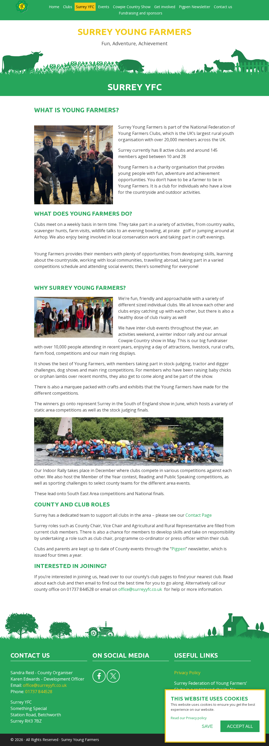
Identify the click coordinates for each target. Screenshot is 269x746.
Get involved (164, 6)
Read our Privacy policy (188, 717)
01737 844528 (38, 691)
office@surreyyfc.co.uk (140, 589)
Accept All (240, 726)
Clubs (67, 6)
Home (54, 6)
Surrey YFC (85, 6)
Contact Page (198, 515)
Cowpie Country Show (132, 6)
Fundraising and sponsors (140, 13)
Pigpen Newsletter (194, 6)
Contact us (223, 6)
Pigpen (178, 549)
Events (103, 6)
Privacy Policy (187, 673)
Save (207, 726)
